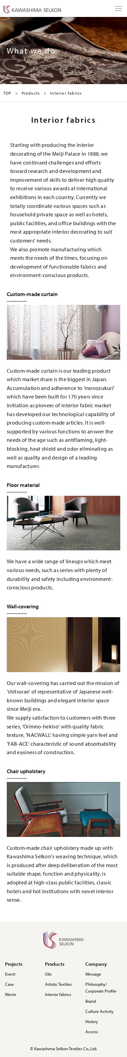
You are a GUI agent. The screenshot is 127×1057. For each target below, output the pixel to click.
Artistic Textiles (58, 984)
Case (9, 984)
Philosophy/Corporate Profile (101, 987)
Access (91, 1031)
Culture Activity (99, 1011)
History (91, 1021)
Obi (48, 974)
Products (54, 964)
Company (96, 964)
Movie (10, 994)
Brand (90, 1001)
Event (10, 974)
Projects (13, 964)
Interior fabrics (58, 994)
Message (93, 974)
